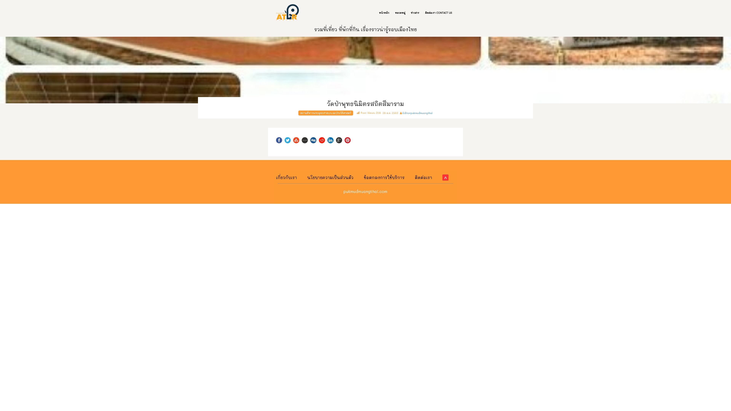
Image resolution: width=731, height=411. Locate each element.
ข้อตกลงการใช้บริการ (384, 177)
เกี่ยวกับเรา (286, 177)
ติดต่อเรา (423, 177)
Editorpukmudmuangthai (418, 113)
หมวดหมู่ (400, 12)
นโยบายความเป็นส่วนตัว (330, 177)
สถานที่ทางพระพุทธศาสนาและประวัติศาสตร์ (325, 113)
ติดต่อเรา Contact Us (438, 12)
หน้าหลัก (384, 12)
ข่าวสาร (415, 12)
